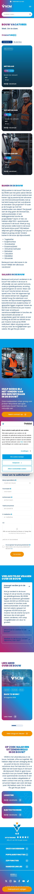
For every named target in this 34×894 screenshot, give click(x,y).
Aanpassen (15, 462)
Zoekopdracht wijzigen (17, 889)
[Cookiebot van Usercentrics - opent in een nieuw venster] (24, 424)
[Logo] (7, 6)
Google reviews (22, 840)
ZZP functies (12, 860)
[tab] (14, 725)
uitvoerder (16, 315)
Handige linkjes (14, 866)
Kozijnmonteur (10, 242)
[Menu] (30, 6)
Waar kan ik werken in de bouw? (15, 630)
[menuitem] (17, 14)
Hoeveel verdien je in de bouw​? (14, 586)
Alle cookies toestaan (17, 456)
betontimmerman (9, 303)
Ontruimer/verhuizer (12, 249)
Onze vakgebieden (15, 848)
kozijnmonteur (22, 303)
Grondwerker (9, 244)
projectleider (7, 219)
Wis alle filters (18, 42)
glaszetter (6, 305)
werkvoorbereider (9, 214)
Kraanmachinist (10, 246)
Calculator (8, 253)
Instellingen (24, 451)
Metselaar (8, 251)
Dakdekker (8, 256)
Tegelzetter (9, 239)
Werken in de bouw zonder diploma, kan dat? (16, 639)
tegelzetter (26, 300)
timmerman (24, 212)
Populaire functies (15, 854)
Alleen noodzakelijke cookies (17, 468)
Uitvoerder (8, 258)
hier (21, 442)
